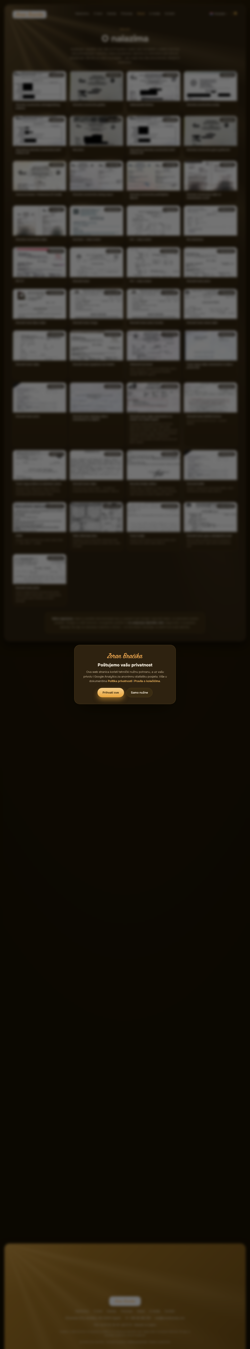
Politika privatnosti (120, 681)
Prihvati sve (111, 693)
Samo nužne (139, 693)
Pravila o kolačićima (147, 681)
